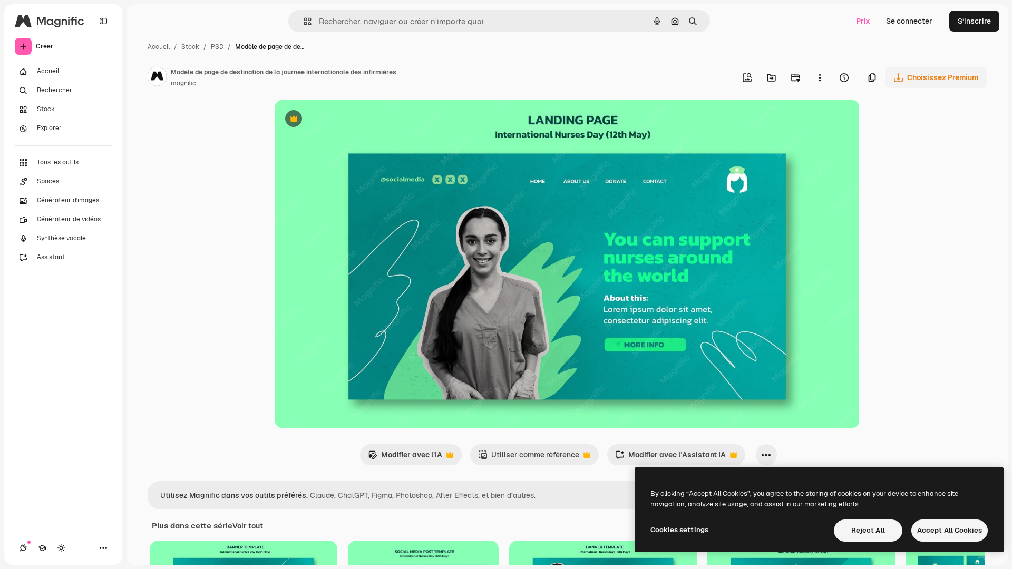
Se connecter (909, 21)
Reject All (868, 530)
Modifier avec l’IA (405, 457)
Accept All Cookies (949, 530)
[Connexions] (23, 547)
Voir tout (247, 526)
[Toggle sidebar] (103, 21)
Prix (863, 21)
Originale (344, 120)
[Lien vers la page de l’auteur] (157, 78)
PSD (217, 47)
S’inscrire (974, 21)
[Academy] (42, 547)
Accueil (159, 47)
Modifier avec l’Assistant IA (670, 457)
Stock (190, 47)
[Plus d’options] (819, 77)
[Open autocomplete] (303, 21)
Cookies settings (679, 529)
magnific (183, 83)
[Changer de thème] (61, 547)
